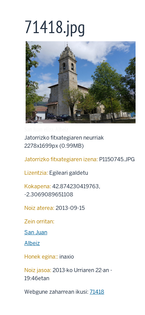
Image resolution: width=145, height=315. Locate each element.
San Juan (35, 232)
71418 (97, 291)
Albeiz (32, 243)
